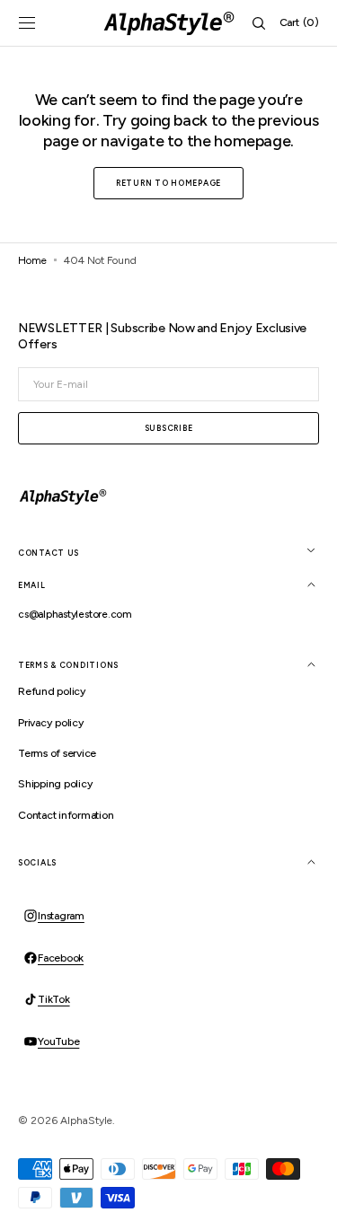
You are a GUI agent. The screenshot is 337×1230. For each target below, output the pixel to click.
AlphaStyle (86, 1120)
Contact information (65, 815)
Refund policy (52, 691)
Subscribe (168, 428)
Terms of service (57, 753)
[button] (27, 23)
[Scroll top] (310, 1203)
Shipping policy (55, 784)
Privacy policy (51, 722)
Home (32, 260)
